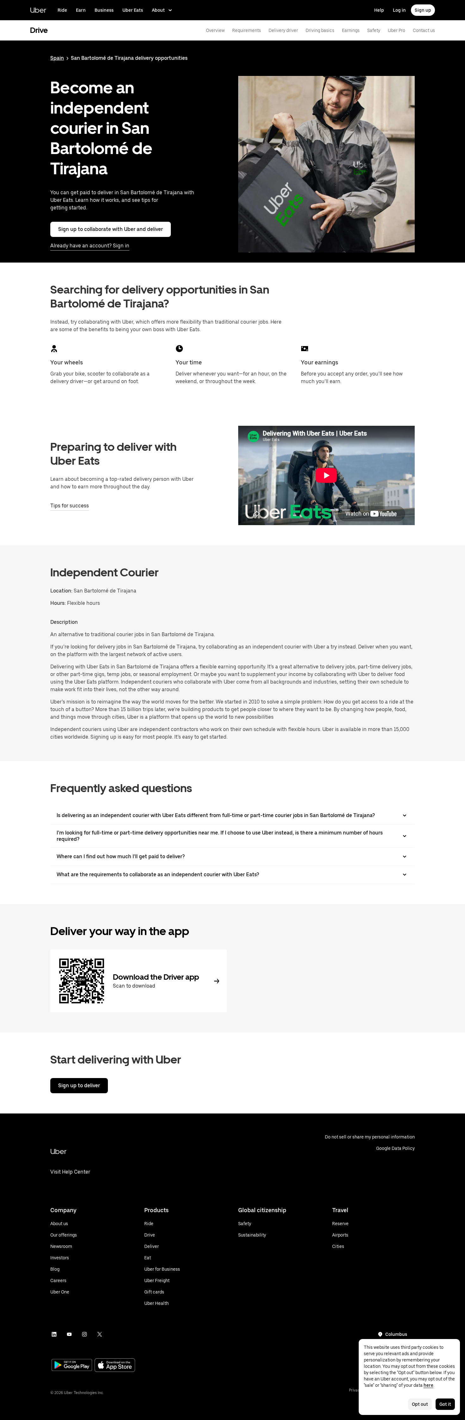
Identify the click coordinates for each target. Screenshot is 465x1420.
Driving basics (320, 30)
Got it (445, 1404)
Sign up (423, 10)
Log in (399, 10)
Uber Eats (132, 10)
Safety (373, 30)
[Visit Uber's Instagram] (84, 1334)
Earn (81, 10)
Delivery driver (283, 30)
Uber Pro (396, 30)
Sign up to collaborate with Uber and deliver (110, 229)
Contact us (424, 30)
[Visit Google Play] (72, 1365)
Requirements (246, 30)
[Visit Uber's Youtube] (69, 1334)
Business (104, 10)
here (428, 1385)
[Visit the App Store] (115, 1365)
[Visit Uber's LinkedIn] (54, 1334)
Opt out (420, 1404)
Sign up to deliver (79, 1085)
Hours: (58, 603)
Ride (62, 10)
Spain (57, 58)
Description (64, 622)
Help (379, 10)
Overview (215, 30)
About (158, 10)
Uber (38, 10)
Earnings (351, 30)
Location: (61, 591)
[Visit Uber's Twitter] (99, 1334)
